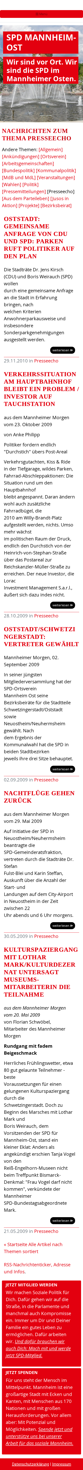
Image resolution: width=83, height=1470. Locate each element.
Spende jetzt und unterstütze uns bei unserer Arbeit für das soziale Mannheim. (39, 1436)
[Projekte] (29, 205)
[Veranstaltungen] (56, 177)
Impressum (61, 1464)
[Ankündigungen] (20, 156)
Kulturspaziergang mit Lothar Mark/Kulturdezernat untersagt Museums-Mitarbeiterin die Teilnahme (41, 972)
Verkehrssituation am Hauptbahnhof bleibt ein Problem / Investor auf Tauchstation (41, 389)
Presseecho (46, 361)
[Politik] (30, 184)
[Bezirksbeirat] (56, 205)
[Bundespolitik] (18, 170)
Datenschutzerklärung (30, 1464)
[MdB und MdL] (19, 177)
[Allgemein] (51, 149)
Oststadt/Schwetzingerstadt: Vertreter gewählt (41, 637)
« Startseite (15, 1244)
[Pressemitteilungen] (24, 191)
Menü (42, 14)
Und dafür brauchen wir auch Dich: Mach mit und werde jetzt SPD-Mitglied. (38, 1348)
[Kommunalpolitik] (56, 170)
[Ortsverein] (53, 156)
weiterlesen (61, 350)
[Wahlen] (11, 184)
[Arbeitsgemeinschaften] (28, 163)
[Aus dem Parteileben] (25, 198)
